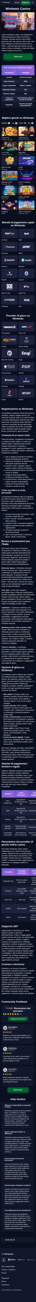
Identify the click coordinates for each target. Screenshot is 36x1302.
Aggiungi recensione (18, 1019)
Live (13, 123)
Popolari (4, 123)
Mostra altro (18, 1090)
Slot (29, 123)
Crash (21, 123)
